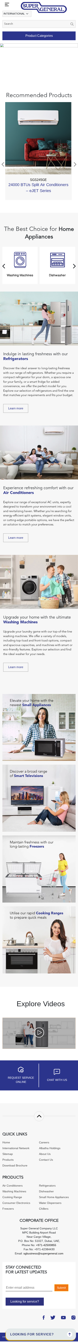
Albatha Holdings (49, 1148)
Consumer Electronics (16, 1202)
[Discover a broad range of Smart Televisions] (39, 798)
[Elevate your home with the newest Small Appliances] (39, 727)
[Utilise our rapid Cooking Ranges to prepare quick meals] (39, 939)
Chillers (43, 1208)
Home (6, 1142)
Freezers (8, 1208)
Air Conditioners (12, 1185)
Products (8, 1159)
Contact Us (46, 1159)
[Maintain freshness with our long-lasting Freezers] (39, 869)
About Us (45, 1154)
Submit (61, 1287)
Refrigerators (47, 1185)
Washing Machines (14, 1191)
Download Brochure (14, 1165)
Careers (44, 1142)
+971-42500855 (45, 1245)
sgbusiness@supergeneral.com (43, 1253)
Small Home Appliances (54, 1197)
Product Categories (39, 35)
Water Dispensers (50, 1202)
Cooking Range (12, 1197)
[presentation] (3, 164)
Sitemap (7, 1154)
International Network (15, 1148)
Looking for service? (24, 1301)
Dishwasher (46, 1191)
